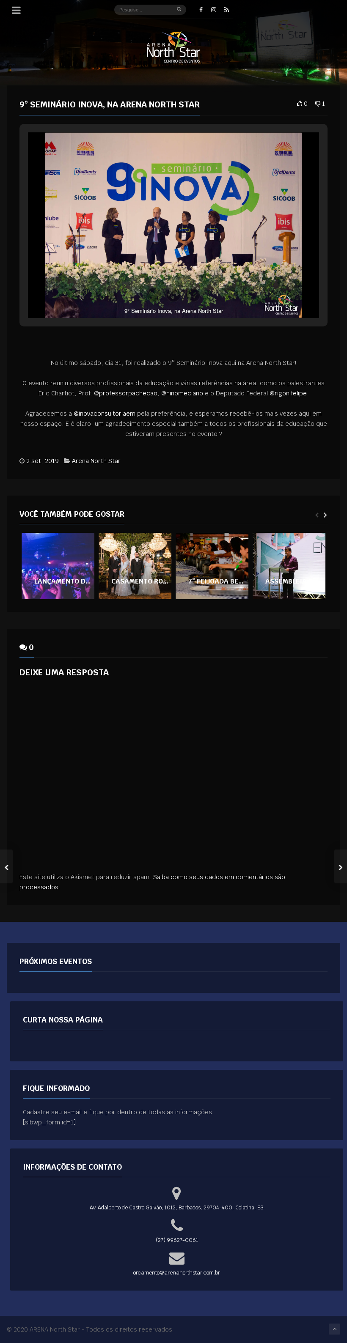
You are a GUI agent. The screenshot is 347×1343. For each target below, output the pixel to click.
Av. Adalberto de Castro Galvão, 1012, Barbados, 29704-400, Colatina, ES (177, 1207)
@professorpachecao (125, 393)
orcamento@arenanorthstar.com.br (176, 1272)
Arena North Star (96, 461)
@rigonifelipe (288, 393)
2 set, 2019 (42, 461)
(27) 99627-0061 (177, 1240)
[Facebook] (201, 9)
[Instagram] (213, 9)
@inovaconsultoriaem (104, 413)
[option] (57, 566)
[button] (154, 294)
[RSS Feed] (226, 9)
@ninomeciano (182, 393)
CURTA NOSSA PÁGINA (63, 1020)
